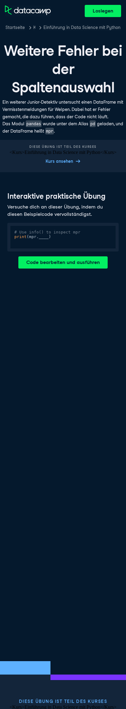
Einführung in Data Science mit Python (81, 27)
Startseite (15, 27)
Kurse (34, 27)
